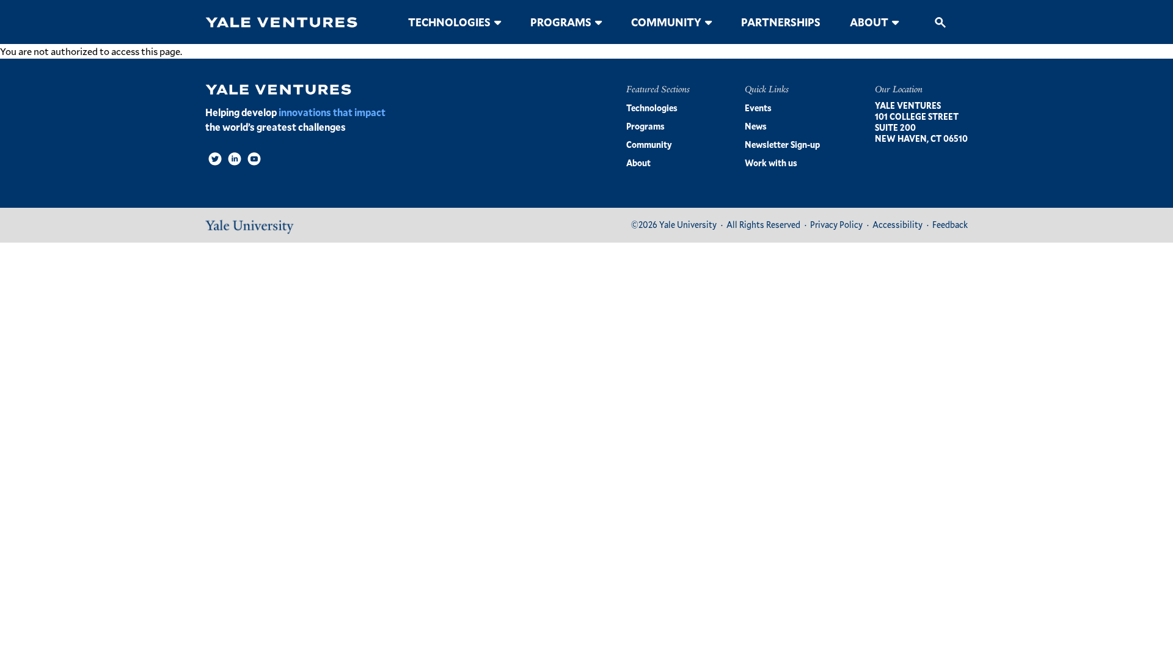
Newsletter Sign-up (782, 144)
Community (666, 22)
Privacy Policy (836, 224)
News (756, 126)
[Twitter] (215, 159)
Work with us (771, 163)
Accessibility (897, 224)
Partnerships (780, 22)
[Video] (254, 159)
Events (758, 108)
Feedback (950, 224)
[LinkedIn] (234, 159)
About (869, 22)
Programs (560, 22)
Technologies (449, 22)
